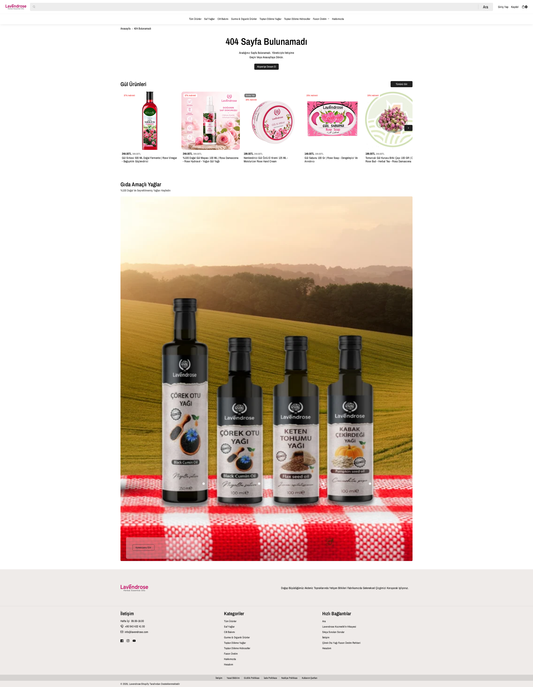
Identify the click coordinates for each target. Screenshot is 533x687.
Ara (324, 621)
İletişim (127, 613)
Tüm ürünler (230, 621)
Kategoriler (234, 613)
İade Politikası (270, 678)
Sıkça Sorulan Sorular (333, 632)
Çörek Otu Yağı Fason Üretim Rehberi (341, 643)
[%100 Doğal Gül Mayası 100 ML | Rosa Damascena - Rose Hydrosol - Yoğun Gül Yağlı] (210, 121)
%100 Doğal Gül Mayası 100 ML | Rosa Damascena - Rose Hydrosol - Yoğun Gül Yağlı (210, 159)
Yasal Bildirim (233, 678)
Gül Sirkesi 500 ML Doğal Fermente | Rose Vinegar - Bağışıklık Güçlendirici (149, 159)
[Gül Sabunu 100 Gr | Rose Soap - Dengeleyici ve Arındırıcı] (332, 121)
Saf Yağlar (229, 626)
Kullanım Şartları (309, 678)
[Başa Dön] (526, 677)
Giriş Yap (503, 7)
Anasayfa (125, 28)
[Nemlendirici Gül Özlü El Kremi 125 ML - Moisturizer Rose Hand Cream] (271, 121)
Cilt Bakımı (229, 632)
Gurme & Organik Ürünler (237, 637)
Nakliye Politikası (289, 678)
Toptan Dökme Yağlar (235, 643)
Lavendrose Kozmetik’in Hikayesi (339, 626)
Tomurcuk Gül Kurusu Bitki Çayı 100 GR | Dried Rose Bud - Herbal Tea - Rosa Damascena (391, 159)
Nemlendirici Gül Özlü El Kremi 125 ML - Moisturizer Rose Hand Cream (266, 159)
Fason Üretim (320, 19)
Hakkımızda (230, 659)
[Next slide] (408, 128)
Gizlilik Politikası (252, 678)
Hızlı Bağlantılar (336, 613)
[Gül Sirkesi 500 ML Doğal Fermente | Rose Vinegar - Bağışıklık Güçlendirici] (149, 121)
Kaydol (514, 7)
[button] (524, 7)
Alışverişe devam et (266, 66)
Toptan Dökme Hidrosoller (237, 648)
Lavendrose (135, 684)
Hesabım (228, 664)
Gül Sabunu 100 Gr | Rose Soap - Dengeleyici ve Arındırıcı (331, 159)
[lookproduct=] (204, 484)
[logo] (134, 588)
